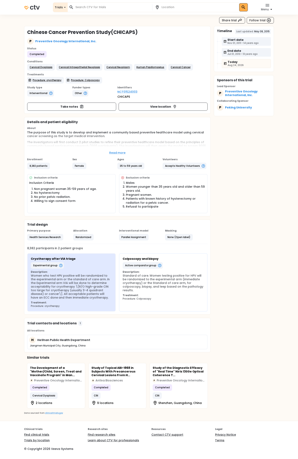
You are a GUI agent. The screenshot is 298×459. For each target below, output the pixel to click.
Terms (219, 440)
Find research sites (101, 434)
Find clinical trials (36, 434)
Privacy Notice (225, 434)
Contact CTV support (167, 434)
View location (160, 107)
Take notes (69, 107)
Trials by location (37, 440)
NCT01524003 (127, 92)
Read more (117, 153)
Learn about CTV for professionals (113, 440)
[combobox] (112, 7)
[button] (41, 67)
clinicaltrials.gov (54, 413)
